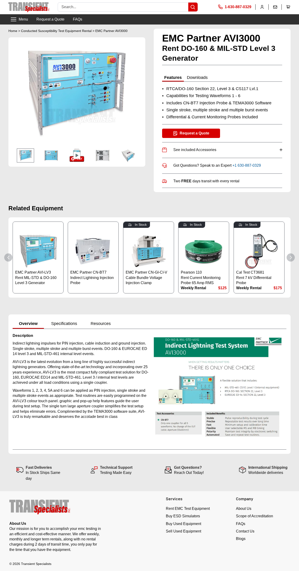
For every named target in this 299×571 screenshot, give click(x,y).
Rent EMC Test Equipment (188, 509)
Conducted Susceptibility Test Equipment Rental (56, 31)
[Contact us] (275, 7)
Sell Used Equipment (183, 531)
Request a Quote (50, 19)
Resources (101, 323)
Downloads (197, 77)
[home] (28, 7)
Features (173, 77)
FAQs (77, 19)
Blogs (241, 539)
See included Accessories (227, 149)
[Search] (193, 7)
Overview (28, 323)
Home (12, 31)
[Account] (262, 7)
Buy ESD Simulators (183, 516)
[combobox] (123, 7)
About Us (243, 509)
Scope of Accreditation (254, 516)
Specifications (64, 323)
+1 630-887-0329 (246, 165)
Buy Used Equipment (183, 524)
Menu (23, 19)
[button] (288, 7)
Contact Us (245, 531)
